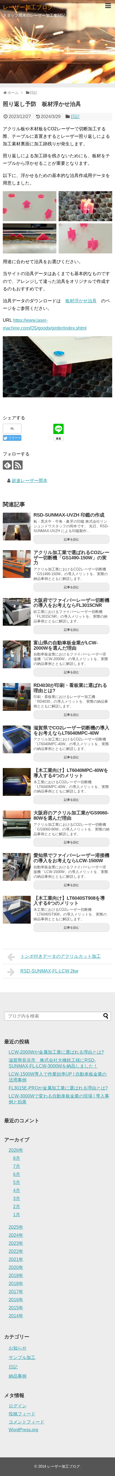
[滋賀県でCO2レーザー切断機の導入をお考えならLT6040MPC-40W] (17, 739)
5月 (16, 1182)
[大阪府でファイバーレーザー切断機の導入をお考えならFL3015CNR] (17, 612)
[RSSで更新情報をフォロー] (18, 465)
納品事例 (18, 1376)
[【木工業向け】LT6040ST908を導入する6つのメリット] (17, 910)
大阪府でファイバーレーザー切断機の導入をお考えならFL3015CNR (71, 603)
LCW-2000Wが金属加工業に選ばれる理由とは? (56, 1052)
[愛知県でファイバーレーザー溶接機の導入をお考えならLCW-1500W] (17, 867)
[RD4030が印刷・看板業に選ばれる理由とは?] (17, 697)
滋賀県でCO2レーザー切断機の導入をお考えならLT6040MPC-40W (71, 730)
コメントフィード (26, 1422)
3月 (16, 1198)
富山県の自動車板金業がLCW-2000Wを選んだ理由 (65, 645)
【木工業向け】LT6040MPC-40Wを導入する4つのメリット (70, 773)
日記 (75, 116)
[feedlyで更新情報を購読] (7, 465)
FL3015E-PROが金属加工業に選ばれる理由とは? (58, 1088)
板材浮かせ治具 (81, 300)
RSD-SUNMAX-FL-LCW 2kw (49, 971)
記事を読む (71, 539)
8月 (16, 1158)
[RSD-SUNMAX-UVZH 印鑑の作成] (17, 526)
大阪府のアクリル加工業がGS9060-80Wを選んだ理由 (71, 815)
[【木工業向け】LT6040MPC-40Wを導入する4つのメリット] (17, 782)
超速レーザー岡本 (29, 480)
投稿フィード (22, 1414)
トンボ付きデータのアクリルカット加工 (60, 956)
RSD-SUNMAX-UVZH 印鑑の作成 (68, 515)
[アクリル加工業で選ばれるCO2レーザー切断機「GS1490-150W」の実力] (17, 564)
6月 (16, 1174)
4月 (16, 1190)
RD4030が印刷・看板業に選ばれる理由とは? (70, 688)
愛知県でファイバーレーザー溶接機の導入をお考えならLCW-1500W (71, 858)
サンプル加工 (22, 1357)
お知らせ (18, 1348)
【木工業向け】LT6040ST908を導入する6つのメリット (69, 901)
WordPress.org (23, 1429)
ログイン (18, 1405)
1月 (16, 1214)
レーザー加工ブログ (28, 7)
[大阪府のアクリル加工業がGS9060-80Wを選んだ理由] (17, 824)
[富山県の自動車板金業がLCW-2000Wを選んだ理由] (17, 654)
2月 (16, 1206)
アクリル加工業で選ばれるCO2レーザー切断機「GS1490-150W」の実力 (71, 557)
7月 (16, 1166)
